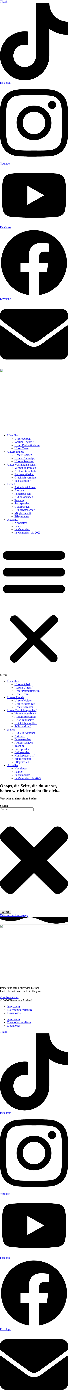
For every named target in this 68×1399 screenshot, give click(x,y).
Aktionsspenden (24, 496)
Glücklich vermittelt (26, 477)
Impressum (13, 1006)
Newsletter (21, 522)
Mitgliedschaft (23, 513)
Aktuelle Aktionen (25, 487)
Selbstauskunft (23, 480)
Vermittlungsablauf (25, 467)
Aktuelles (12, 519)
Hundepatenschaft (25, 509)
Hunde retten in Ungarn (13, 429)
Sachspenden (22, 503)
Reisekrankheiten (24, 474)
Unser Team (21, 448)
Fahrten (19, 526)
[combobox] (17, 809)
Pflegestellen (22, 516)
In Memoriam (22, 529)
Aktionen (20, 490)
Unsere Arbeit (22, 438)
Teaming (19, 500)
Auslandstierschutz (25, 471)
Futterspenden (23, 493)
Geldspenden (22, 506)
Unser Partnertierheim (27, 445)
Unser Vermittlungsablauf (21, 464)
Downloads (13, 1013)
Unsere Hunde (15, 451)
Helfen (11, 484)
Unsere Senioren (24, 461)
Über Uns (12, 435)
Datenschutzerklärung (19, 1009)
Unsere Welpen (23, 454)
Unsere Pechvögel (25, 458)
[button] (34, 607)
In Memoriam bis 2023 (28, 532)
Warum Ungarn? (24, 441)
